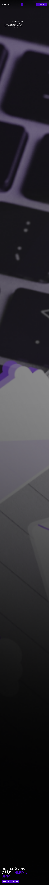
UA (22, 4)
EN (25, 4)
